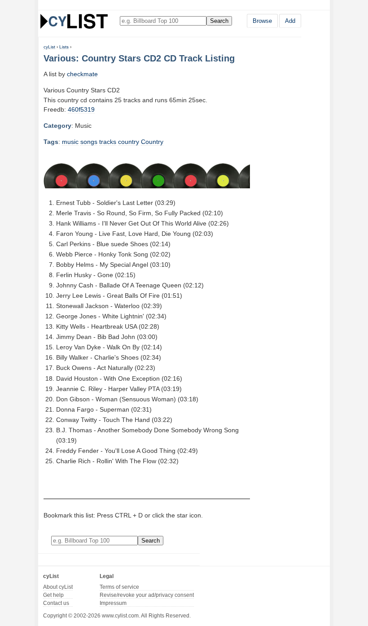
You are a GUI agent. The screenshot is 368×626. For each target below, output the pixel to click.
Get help (53, 595)
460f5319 (81, 109)
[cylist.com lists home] (74, 21)
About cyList (58, 587)
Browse (262, 20)
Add (290, 20)
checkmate (82, 74)
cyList (49, 46)
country (128, 141)
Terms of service (119, 587)
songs (88, 141)
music (70, 141)
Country (152, 141)
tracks (107, 141)
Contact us (56, 603)
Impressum (113, 603)
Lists (64, 46)
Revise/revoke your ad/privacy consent (147, 595)
